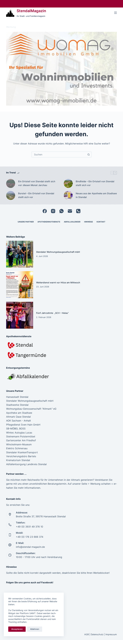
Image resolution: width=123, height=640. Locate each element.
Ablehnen (34, 629)
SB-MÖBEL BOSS (16, 428)
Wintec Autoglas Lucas (19, 432)
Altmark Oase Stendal (18, 416)
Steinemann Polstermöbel (20, 436)
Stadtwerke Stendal (17, 404)
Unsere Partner (26, 222)
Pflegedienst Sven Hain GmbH (23, 424)
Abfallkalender (72, 222)
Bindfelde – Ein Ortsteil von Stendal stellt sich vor (95, 183)
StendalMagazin (31, 11)
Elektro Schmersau (16, 448)
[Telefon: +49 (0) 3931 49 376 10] (10, 524)
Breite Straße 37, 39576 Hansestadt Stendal (41, 516)
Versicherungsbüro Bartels (21, 456)
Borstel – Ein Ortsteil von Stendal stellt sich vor (36, 195)
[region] (61, 69)
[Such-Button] (88, 154)
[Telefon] (78, 211)
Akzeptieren (17, 629)
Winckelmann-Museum (19, 444)
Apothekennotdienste (49, 222)
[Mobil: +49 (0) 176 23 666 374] (10, 535)
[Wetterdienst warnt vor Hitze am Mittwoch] (19, 284)
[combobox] (59, 154)
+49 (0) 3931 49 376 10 (29, 526)
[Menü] (115, 12)
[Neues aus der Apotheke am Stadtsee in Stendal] (68, 195)
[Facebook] (45, 211)
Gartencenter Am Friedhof (21, 440)
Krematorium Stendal (18, 460)
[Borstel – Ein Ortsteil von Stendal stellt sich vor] (10, 195)
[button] (61, 69)
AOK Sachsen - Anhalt (18, 420)
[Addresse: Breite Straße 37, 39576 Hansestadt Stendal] (10, 514)
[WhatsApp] (61, 211)
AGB (86, 634)
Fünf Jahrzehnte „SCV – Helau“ (52, 313)
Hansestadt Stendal (17, 396)
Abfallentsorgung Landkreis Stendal (26, 464)
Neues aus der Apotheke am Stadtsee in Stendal (96, 195)
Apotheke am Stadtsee (19, 412)
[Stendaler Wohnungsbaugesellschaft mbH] (19, 254)
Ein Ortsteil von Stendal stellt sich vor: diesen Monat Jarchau (36, 183)
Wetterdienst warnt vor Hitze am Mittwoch (58, 282)
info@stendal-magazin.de (30, 546)
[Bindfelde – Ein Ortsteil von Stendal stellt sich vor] (68, 183)
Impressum (111, 634)
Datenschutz (97, 634)
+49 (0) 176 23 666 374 (29, 536)
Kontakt (101, 222)
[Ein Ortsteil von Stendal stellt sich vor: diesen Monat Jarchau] (10, 183)
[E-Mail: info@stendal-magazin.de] (10, 545)
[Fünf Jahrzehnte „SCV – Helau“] (19, 315)
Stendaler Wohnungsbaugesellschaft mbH (58, 252)
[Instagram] (53, 211)
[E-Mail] (70, 211)
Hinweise (88, 222)
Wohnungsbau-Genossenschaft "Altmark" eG (31, 408)
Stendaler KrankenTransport (22, 452)
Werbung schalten (100, 483)
